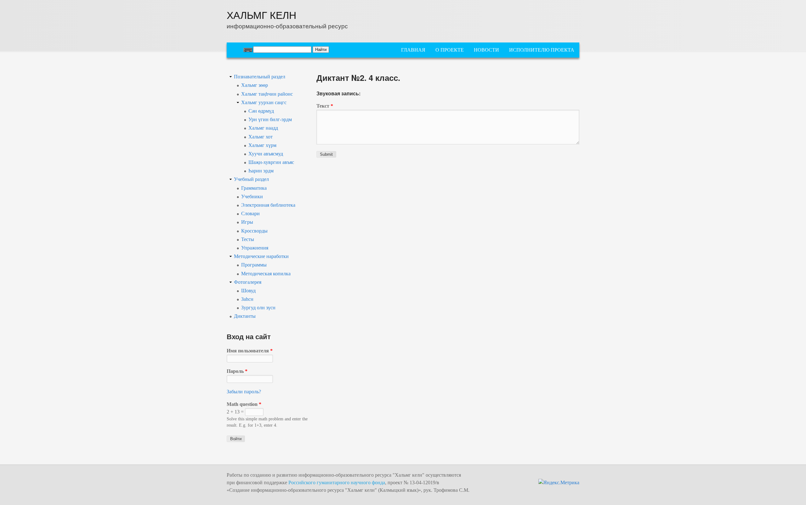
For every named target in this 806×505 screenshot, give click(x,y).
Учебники (252, 196)
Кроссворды (254, 230)
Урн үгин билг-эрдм (270, 119)
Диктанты (245, 316)
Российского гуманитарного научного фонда (336, 482)
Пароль (237, 371)
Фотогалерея (247, 282)
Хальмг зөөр (254, 85)
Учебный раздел (251, 179)
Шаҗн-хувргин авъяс (271, 162)
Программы (254, 264)
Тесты (247, 239)
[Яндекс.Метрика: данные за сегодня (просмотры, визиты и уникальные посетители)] (558, 482)
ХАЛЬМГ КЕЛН (261, 14)
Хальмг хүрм (262, 145)
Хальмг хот (260, 136)
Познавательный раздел (259, 76)
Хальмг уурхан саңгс (264, 102)
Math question (244, 404)
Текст (324, 106)
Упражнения (254, 247)
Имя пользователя (250, 350)
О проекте (449, 50)
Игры (247, 222)
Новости (486, 50)
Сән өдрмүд (261, 111)
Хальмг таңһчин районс (267, 94)
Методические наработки (261, 256)
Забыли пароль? (244, 391)
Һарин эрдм (261, 170)
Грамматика (254, 188)
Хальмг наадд (263, 128)
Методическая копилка (266, 273)
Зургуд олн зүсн (258, 307)
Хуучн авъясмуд (265, 153)
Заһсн (247, 299)
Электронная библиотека (268, 205)
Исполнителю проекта (541, 50)
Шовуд (248, 290)
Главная (413, 50)
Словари (250, 213)
